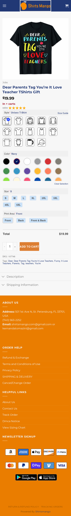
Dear (10, 260)
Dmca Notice (11, 421)
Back (21, 220)
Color (10, 153)
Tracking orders (52, 506)
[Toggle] (3, 276)
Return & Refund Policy (23, 506)
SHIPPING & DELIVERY (17, 376)
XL (33, 198)
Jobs (5, 82)
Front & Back (38, 220)
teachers (30, 263)
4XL (7, 204)
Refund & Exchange (15, 357)
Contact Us (9, 408)
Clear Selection (61, 183)
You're (38, 263)
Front (8, 220)
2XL (44, 198)
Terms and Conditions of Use (21, 364)
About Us (8, 402)
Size (8, 191)
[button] (4, 6)
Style (15, 112)
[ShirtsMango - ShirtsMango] (35, 5)
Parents (15, 263)
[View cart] (67, 5)
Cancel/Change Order (16, 382)
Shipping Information (22, 284)
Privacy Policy (11, 370)
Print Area (13, 213)
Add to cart (29, 246)
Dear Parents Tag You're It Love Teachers (33, 260)
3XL (55, 198)
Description (15, 276)
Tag (22, 263)
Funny (57, 260)
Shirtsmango (43, 511)
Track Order (10, 414)
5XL (18, 204)
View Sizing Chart (13, 427)
